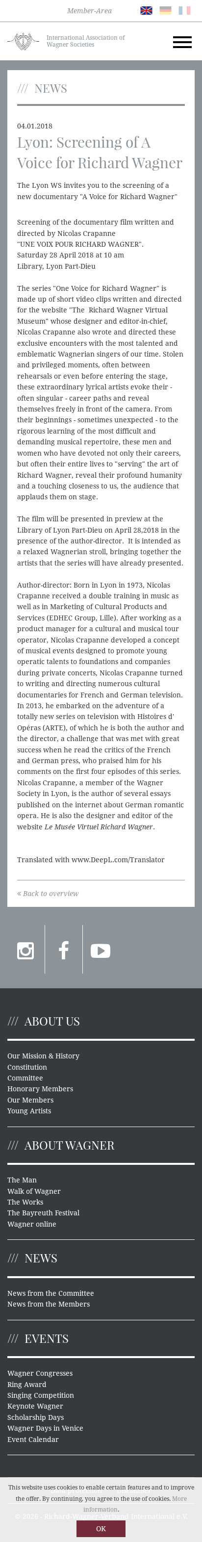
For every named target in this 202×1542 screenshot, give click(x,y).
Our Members (30, 1100)
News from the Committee (50, 1293)
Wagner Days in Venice (45, 1428)
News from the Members (48, 1304)
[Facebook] (63, 949)
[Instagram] (26, 949)
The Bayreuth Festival (43, 1213)
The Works (25, 1202)
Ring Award (27, 1384)
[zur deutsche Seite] (165, 10)
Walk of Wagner (34, 1191)
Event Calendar (33, 1439)
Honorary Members (40, 1089)
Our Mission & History (43, 1056)
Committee (25, 1078)
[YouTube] (101, 949)
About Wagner (70, 1145)
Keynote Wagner (35, 1406)
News (41, 1257)
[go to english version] (146, 10)
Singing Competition (40, 1395)
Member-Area (89, 11)
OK (101, 1529)
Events (47, 1338)
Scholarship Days (35, 1417)
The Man (22, 1180)
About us (52, 1020)
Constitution (27, 1067)
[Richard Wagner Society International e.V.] (23, 41)
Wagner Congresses (40, 1373)
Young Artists (29, 1111)
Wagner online (31, 1224)
